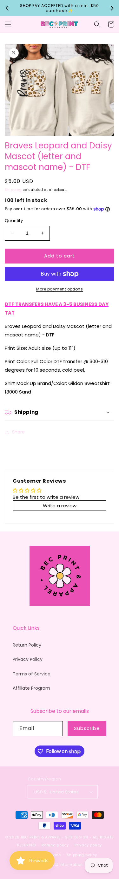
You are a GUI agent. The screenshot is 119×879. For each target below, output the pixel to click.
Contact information (62, 864)
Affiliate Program (31, 688)
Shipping (13, 189)
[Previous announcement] (7, 8)
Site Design (76, 837)
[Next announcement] (112, 8)
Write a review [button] (59, 505)
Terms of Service (31, 674)
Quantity (14, 221)
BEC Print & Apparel (41, 837)
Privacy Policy (28, 659)
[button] (8, 24)
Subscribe (87, 728)
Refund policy (55, 845)
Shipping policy (82, 854)
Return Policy (27, 645)
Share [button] (18, 432)
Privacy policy (88, 845)
